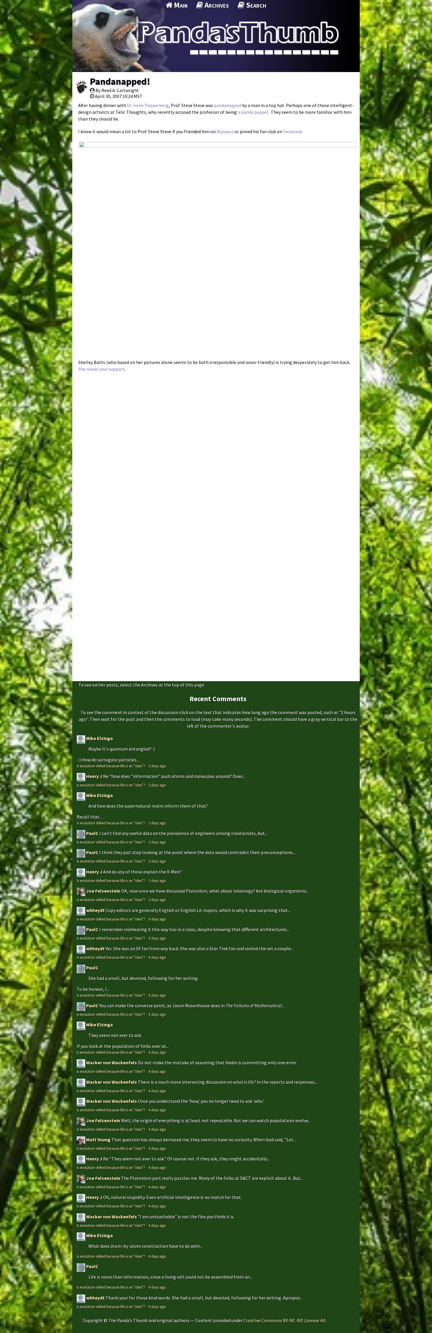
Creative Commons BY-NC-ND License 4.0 (285, 1320)
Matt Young (98, 1139)
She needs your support (101, 369)
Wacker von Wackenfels (111, 1062)
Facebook (292, 131)
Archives (216, 5)
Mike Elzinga (99, 738)
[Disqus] (216, 448)
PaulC (92, 833)
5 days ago (157, 1306)
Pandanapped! (120, 81)
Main (180, 5)
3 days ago (157, 919)
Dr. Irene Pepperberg (148, 105)
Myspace (225, 131)
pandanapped (228, 105)
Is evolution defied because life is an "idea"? (111, 766)
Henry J (94, 776)
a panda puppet (253, 112)
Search (255, 5)
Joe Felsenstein (103, 891)
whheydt (95, 910)
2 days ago (157, 766)
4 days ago (157, 1052)
